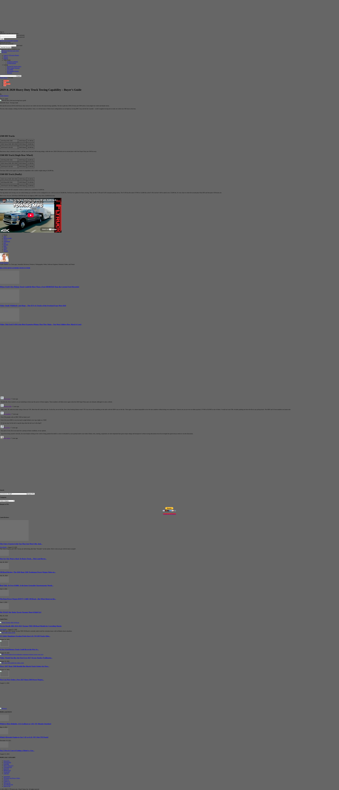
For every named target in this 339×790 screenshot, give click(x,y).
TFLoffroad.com (8, 784)
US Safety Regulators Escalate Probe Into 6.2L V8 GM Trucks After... (25, 636)
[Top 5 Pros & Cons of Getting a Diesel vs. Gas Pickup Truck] (4, 747)
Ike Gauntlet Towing (13, 71)
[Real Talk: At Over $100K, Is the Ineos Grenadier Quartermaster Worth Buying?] (4, 582)
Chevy (5, 240)
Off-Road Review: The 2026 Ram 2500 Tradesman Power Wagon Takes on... (28, 572)
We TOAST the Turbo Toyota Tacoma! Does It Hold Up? (20, 612)
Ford (5, 82)
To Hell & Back (11, 63)
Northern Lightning (12, 61)
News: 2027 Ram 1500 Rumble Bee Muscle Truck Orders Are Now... (24, 666)
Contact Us (7, 781)
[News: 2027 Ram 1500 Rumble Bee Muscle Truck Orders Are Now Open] (12, 663)
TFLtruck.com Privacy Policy (12, 778)
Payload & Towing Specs (14, 66)
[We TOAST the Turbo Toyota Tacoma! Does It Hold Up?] (4, 609)
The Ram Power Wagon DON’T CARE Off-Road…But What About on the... (28, 599)
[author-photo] (4, 261)
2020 (5, 236)
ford (5, 243)
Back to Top (7, 786)
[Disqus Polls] (169, 372)
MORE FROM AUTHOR (22, 268)
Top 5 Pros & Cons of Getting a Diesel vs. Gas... (17, 750)
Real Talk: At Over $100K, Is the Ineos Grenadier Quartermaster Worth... (26, 585)
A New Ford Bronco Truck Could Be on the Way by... (19, 649)
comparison (7, 241)
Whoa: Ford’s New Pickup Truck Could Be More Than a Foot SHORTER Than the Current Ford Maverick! (39, 287)
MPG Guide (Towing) (13, 68)
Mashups (9, 73)
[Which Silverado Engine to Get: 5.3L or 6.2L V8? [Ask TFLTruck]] (4, 734)
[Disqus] (169, 418)
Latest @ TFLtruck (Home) (11, 55)
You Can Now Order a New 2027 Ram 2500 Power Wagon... (22, 680)
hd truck (6, 244)
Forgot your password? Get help (9, 40)
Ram (5, 85)
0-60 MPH (10, 69)
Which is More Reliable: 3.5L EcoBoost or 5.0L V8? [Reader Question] (25, 724)
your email (19, 45)
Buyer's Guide (8, 238)
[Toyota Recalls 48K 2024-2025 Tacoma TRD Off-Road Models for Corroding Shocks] (9, 622)
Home (1, 77)
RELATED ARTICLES (7, 268)
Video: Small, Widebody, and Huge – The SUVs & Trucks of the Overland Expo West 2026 (33, 306)
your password (20, 37)
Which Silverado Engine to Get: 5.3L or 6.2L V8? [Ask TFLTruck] (24, 737)
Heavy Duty (7, 84)
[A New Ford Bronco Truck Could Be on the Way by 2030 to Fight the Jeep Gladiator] (4, 646)
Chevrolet (6, 80)
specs (5, 249)
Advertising (7, 776)
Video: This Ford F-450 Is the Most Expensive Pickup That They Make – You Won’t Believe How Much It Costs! (40, 324)
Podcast (6, 58)
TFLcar (6, 57)
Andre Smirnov (4, 95)
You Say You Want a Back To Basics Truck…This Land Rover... (23, 559)
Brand (5, 77)
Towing (6, 251)
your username (20, 35)
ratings (5, 248)
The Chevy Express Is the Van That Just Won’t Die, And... (21, 544)
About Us (6, 780)
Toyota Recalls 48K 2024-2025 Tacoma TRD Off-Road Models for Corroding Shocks (31, 626)
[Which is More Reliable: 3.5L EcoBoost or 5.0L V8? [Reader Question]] (4, 720)
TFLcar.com (7, 783)
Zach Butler (3, 547)
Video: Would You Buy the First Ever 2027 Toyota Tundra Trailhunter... (26, 658)
